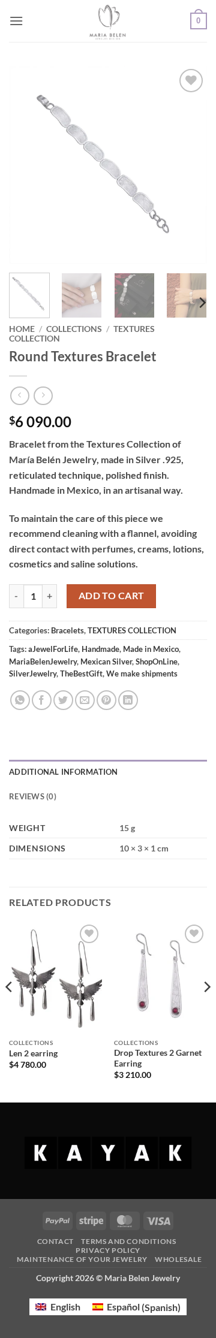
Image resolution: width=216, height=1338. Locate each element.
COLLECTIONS (74, 329)
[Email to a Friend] (85, 700)
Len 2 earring (33, 1053)
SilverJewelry (32, 673)
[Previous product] (43, 395)
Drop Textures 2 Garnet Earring (158, 1058)
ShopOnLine (157, 661)
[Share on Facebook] (42, 700)
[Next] (188, 165)
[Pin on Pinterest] (106, 700)
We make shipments (142, 673)
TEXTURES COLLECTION (132, 630)
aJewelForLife (53, 649)
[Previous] (28, 165)
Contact (55, 1241)
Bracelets (67, 630)
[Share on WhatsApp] (20, 700)
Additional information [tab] (63, 772)
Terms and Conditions (128, 1241)
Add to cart (112, 595)
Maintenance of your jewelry (82, 1259)
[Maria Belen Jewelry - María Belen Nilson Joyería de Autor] (108, 21)
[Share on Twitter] (63, 700)
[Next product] (19, 395)
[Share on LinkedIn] (128, 700)
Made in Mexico (151, 649)
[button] (16, 20)
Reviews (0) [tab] (32, 796)
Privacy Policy (108, 1250)
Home (22, 329)
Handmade (100, 649)
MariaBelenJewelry (43, 661)
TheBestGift (81, 673)
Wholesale (178, 1259)
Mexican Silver (106, 661)
